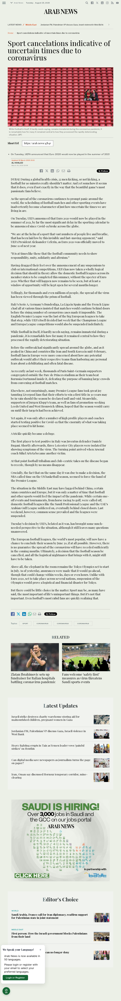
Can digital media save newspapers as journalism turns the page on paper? (51, 761)
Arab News (18, 3)
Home (11, 33)
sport (25, 623)
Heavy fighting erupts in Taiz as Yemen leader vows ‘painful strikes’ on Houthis (48, 747)
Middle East (31, 25)
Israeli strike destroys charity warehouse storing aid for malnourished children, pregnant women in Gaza (46, 718)
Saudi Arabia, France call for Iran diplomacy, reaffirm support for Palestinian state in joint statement (50, 916)
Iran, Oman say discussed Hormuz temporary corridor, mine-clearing (49, 776)
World (15, 911)
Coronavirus (63, 623)
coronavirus (42, 623)
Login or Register (15, 977)
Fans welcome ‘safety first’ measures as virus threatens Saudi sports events (82, 678)
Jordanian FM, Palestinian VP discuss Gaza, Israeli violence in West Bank (71, 25)
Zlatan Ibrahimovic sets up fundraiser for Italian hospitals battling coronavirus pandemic (33, 678)
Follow (104, 171)
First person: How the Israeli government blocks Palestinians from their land (49, 935)
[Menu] (4, 3)
